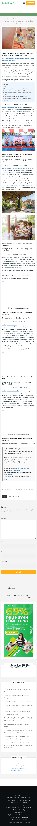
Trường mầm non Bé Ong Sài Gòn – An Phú (15, 96)
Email (3, 551)
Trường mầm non (14, 496)
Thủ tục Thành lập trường (24, 807)
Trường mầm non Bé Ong (9, 325)
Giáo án (30, 814)
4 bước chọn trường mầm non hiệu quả (19, 822)
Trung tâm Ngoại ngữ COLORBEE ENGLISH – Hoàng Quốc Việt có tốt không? (17, 738)
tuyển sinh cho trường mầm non (18, 766)
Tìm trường (30, 3)
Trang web (4, 561)
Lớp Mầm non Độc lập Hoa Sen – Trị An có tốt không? (16, 725)
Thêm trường (16, 470)
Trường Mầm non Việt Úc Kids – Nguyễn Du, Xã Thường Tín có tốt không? (17, 713)
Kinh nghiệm (25, 817)
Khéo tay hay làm (10, 814)
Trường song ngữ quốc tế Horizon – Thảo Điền (16, 89)
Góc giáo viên (19, 812)
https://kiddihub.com (22, 468)
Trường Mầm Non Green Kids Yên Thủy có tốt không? (17, 697)
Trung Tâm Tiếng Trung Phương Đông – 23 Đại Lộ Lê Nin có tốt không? (18, 719)
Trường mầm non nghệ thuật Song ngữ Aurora (16, 168)
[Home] (7, 19)
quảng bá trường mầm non (18, 770)
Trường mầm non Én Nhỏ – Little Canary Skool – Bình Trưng (17, 93)
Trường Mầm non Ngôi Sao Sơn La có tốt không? (17, 701)
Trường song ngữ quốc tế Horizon (12, 107)
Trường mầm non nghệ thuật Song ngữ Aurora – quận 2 (18, 90)
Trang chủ (18, 792)
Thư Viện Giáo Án (21, 814)
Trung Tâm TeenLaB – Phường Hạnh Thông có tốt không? (18, 690)
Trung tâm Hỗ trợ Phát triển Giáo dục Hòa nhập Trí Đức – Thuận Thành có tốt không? (18, 731)
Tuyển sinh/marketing (19, 810)
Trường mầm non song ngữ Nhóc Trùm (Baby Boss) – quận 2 (17, 99)
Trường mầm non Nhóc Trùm (10, 391)
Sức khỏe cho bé (15, 802)
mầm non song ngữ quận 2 (25, 489)
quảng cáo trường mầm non (18, 768)
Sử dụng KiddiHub (11, 807)
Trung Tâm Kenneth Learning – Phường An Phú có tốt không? (18, 707)
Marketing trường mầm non (18, 764)
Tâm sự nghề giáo (15, 817)
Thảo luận (24, 802)
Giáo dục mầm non (13, 800)
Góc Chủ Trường (19, 805)
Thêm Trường (8, 474)
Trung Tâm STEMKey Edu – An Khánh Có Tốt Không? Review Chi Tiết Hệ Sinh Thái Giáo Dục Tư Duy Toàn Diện (18, 745)
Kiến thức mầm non (25, 800)
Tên (2, 542)
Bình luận (3, 518)
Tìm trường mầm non (13, 797)
